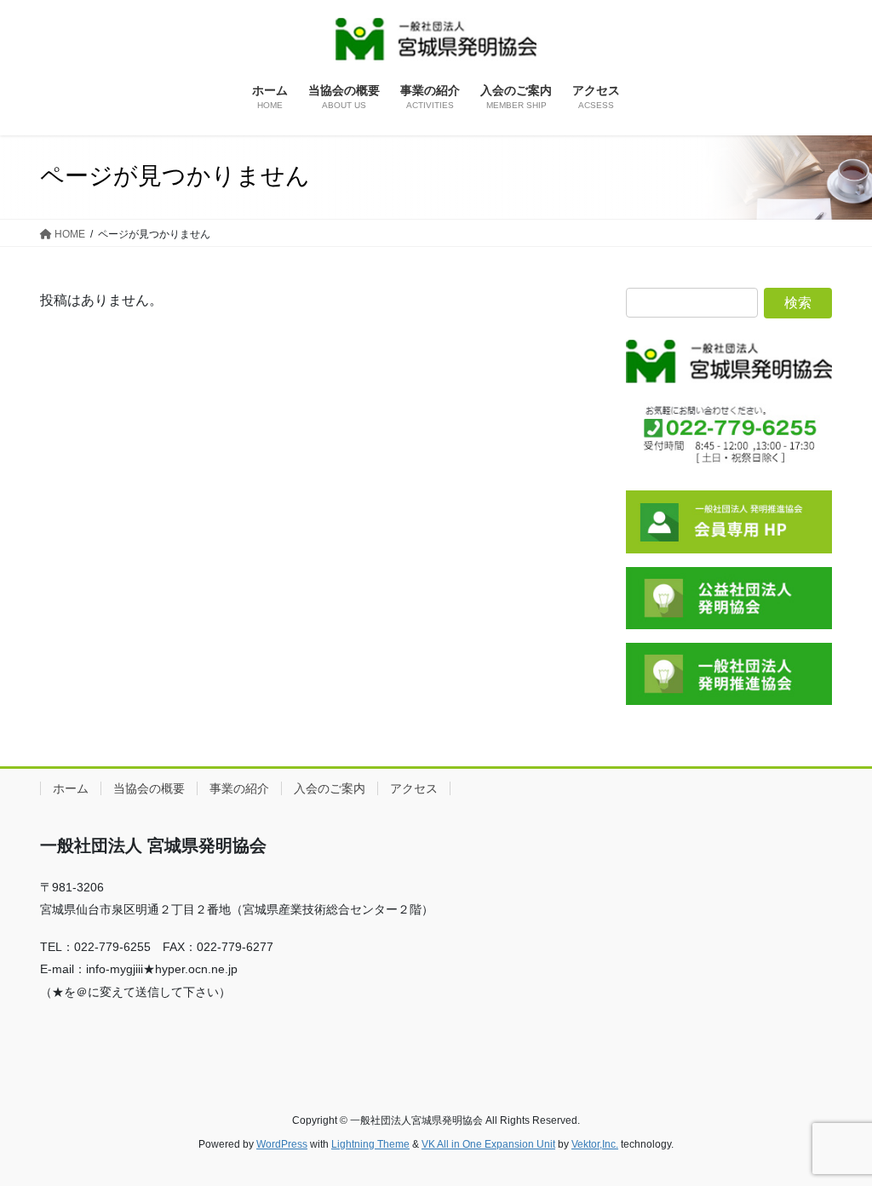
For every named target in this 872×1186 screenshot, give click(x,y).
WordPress (281, 1144)
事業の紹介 (239, 788)
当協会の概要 (149, 788)
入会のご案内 (329, 788)
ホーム (71, 788)
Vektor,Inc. (594, 1144)
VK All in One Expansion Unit (488, 1144)
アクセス (414, 788)
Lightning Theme (370, 1144)
